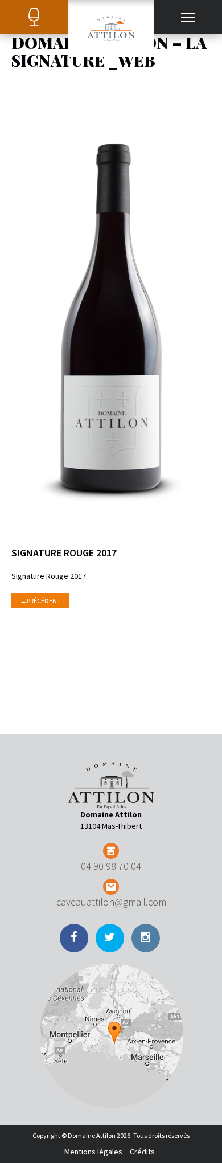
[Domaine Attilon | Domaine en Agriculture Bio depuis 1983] (111, 28)
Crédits (142, 1151)
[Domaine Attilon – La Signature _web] (111, 316)
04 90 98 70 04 (111, 866)
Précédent (40, 600)
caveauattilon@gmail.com (111, 901)
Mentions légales (93, 1151)
